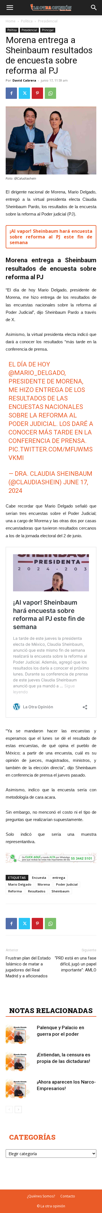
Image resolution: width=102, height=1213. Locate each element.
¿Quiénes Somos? (41, 1196)
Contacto (67, 1196)
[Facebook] (11, 93)
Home (11, 21)
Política (27, 21)
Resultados (36, 891)
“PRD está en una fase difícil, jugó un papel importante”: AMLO (75, 964)
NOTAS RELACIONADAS (51, 1010)
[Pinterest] (37, 93)
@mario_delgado (36, 372)
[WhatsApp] (50, 93)
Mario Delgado (19, 884)
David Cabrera (24, 80)
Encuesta (39, 877)
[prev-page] (9, 1109)
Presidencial (48, 21)
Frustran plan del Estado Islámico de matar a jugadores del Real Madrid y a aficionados (28, 967)
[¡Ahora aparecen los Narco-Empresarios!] (20, 1088)
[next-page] (18, 1109)
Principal (48, 30)
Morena (44, 884)
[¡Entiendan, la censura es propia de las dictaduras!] (20, 1061)
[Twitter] (24, 93)
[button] (10, 7)
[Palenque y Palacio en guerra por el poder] (20, 1034)
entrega (58, 877)
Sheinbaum (60, 891)
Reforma (15, 891)
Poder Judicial (67, 884)
